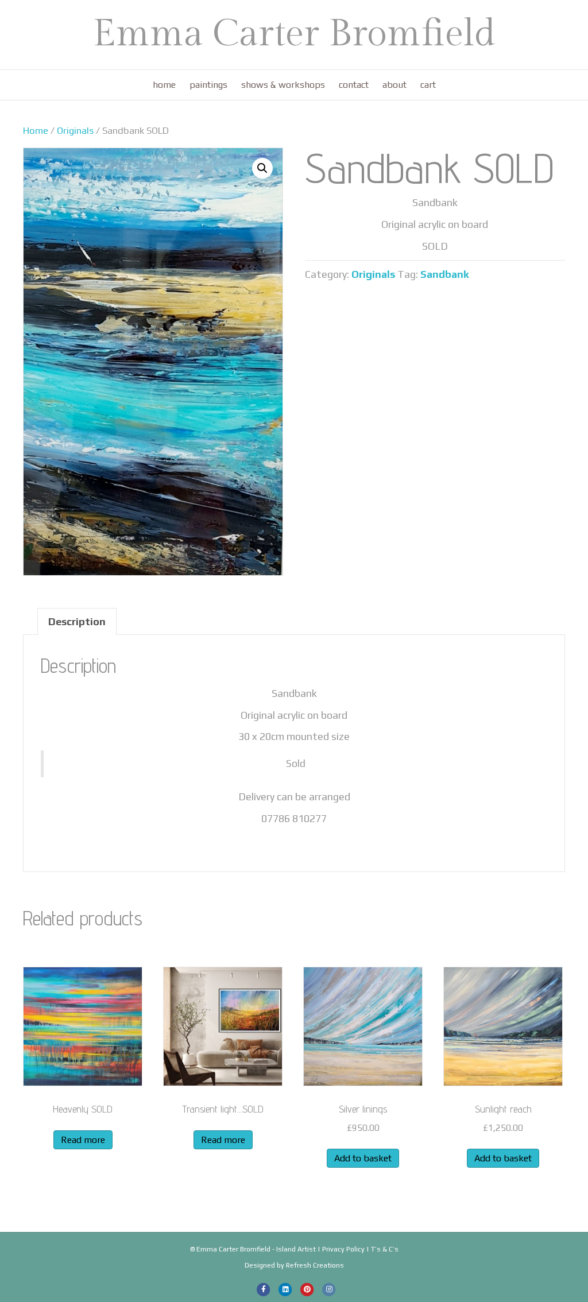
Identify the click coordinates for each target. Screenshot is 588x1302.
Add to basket (363, 1158)
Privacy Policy (343, 1249)
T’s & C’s (385, 1249)
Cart (428, 84)
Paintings (208, 84)
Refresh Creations (315, 1265)
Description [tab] (77, 621)
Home (164, 84)
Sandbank (444, 274)
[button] (262, 168)
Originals (75, 130)
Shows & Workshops (283, 84)
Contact (354, 84)
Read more (83, 1139)
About (394, 84)
